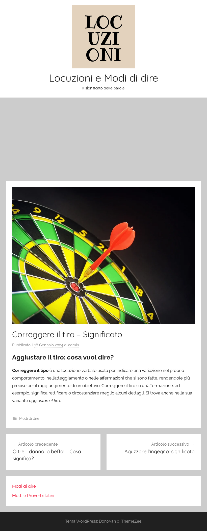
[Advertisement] (103, 139)
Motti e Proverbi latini (33, 495)
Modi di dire (29, 418)
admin (73, 345)
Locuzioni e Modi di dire (103, 77)
